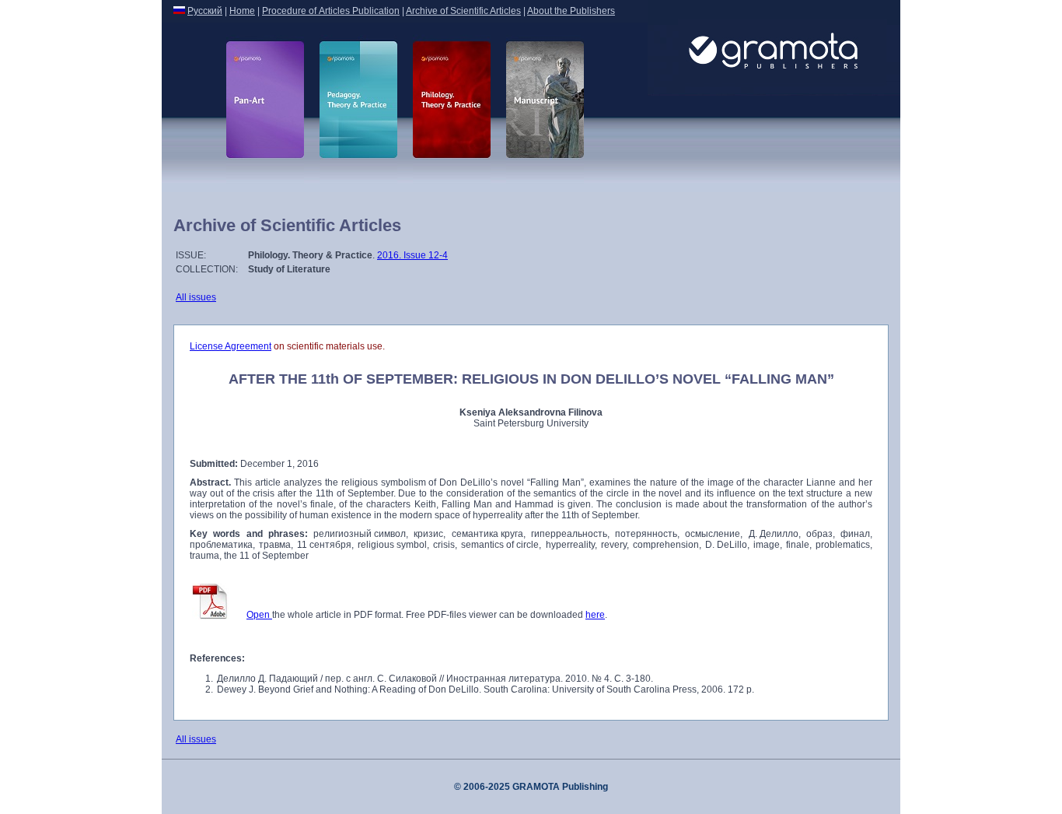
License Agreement (230, 346)
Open (259, 614)
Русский (204, 10)
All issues (196, 297)
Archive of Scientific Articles (463, 10)
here (595, 614)
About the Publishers (571, 10)
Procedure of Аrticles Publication (331, 10)
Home (242, 10)
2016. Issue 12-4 (412, 255)
